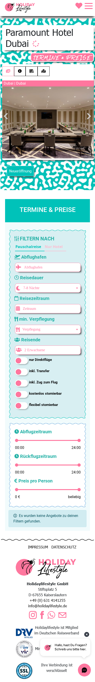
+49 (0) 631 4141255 (47, 600)
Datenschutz (63, 547)
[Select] (77, 288)
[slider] (16, 440)
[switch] (21, 360)
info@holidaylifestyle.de (47, 606)
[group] (40, 247)
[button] (30, 247)
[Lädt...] (36, 44)
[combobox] (47, 288)
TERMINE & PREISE (62, 57)
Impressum (38, 547)
